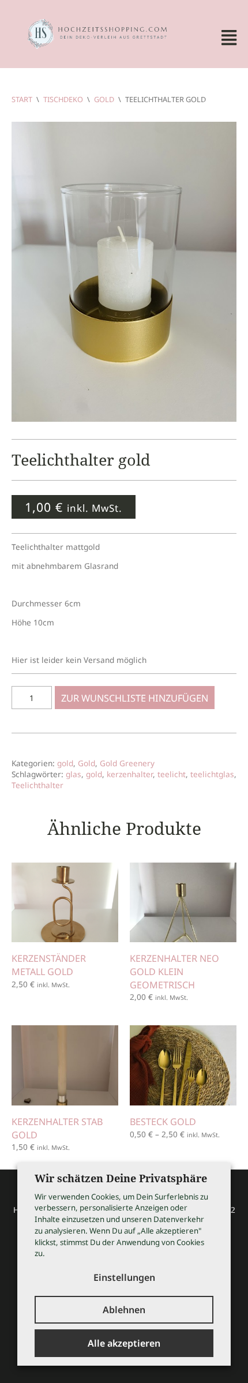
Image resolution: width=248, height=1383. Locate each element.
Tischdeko (63, 99)
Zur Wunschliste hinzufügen (134, 698)
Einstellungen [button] (124, 1277)
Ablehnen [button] (124, 1309)
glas (73, 774)
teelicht (171, 774)
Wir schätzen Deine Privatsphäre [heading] (121, 1178)
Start (22, 99)
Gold (104, 99)
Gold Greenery (127, 763)
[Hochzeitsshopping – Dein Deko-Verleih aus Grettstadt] (90, 32)
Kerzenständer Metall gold (49, 965)
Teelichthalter (37, 784)
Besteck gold (163, 1121)
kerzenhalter (130, 774)
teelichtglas (212, 774)
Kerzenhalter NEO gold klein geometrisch (174, 971)
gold (65, 763)
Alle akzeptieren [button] (124, 1343)
